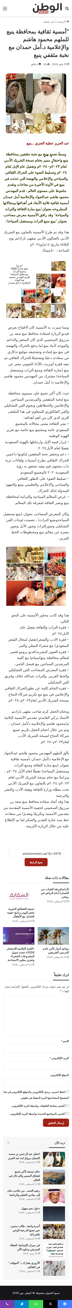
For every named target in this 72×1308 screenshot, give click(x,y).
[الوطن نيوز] (47, 8)
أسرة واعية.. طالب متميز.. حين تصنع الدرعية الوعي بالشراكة (25, 1230)
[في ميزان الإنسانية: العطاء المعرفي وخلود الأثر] (54, 1250)
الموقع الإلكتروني (59, 1074)
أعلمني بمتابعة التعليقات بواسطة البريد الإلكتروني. (38, 1105)
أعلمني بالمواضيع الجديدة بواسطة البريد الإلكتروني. (38, 1113)
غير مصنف (48, 21)
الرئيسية (62, 21)
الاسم (65, 1041)
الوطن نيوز (26, 1292)
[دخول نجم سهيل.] (54, 1213)
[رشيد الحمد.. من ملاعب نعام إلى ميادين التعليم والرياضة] (54, 1196)
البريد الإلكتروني (59, 1058)
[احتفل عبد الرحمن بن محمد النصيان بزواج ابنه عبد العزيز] (54, 1159)
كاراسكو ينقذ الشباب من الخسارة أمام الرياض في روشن (55, 892)
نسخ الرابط (36, 862)
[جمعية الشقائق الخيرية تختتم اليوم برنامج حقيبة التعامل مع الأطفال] (18, 896)
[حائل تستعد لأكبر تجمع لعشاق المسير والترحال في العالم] (54, 1177)
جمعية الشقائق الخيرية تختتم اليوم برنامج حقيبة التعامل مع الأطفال (20, 912)
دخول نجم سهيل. (30, 1208)
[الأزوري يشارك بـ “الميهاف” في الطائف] (54, 1268)
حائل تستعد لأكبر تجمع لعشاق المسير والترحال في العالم (24, 1175)
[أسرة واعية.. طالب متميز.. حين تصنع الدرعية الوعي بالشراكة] (54, 1231)
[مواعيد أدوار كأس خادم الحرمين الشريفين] (53, 936)
